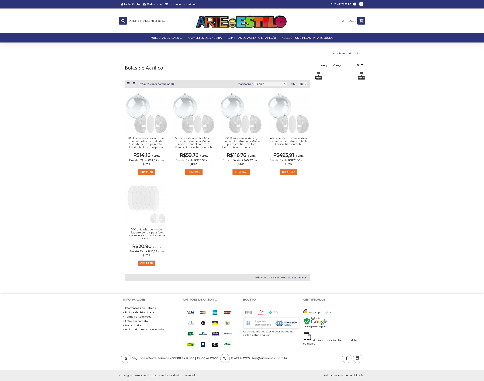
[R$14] (318, 73)
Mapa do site (133, 325)
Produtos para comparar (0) (156, 83)
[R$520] (361, 73)
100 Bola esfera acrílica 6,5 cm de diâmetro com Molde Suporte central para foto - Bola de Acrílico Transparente (241, 143)
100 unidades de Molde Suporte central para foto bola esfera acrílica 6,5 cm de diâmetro (146, 234)
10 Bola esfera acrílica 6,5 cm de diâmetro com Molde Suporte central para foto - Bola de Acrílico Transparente (147, 143)
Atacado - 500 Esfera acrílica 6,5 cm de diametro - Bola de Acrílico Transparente (288, 141)
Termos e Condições (138, 316)
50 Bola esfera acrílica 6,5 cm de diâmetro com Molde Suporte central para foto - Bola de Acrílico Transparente (194, 143)
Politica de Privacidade (139, 312)
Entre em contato (136, 320)
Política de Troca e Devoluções (145, 329)
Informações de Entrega (140, 307)
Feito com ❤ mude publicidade (343, 375)
